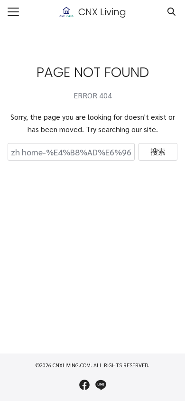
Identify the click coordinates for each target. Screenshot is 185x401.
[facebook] (84, 385)
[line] (100, 385)
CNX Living (102, 12)
